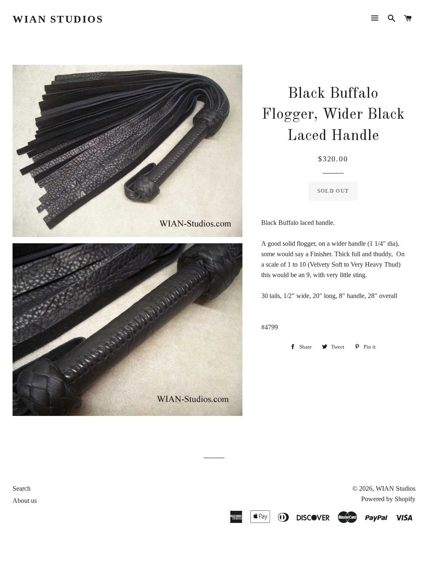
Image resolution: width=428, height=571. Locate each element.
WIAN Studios (58, 19)
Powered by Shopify (388, 498)
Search (22, 488)
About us (25, 500)
